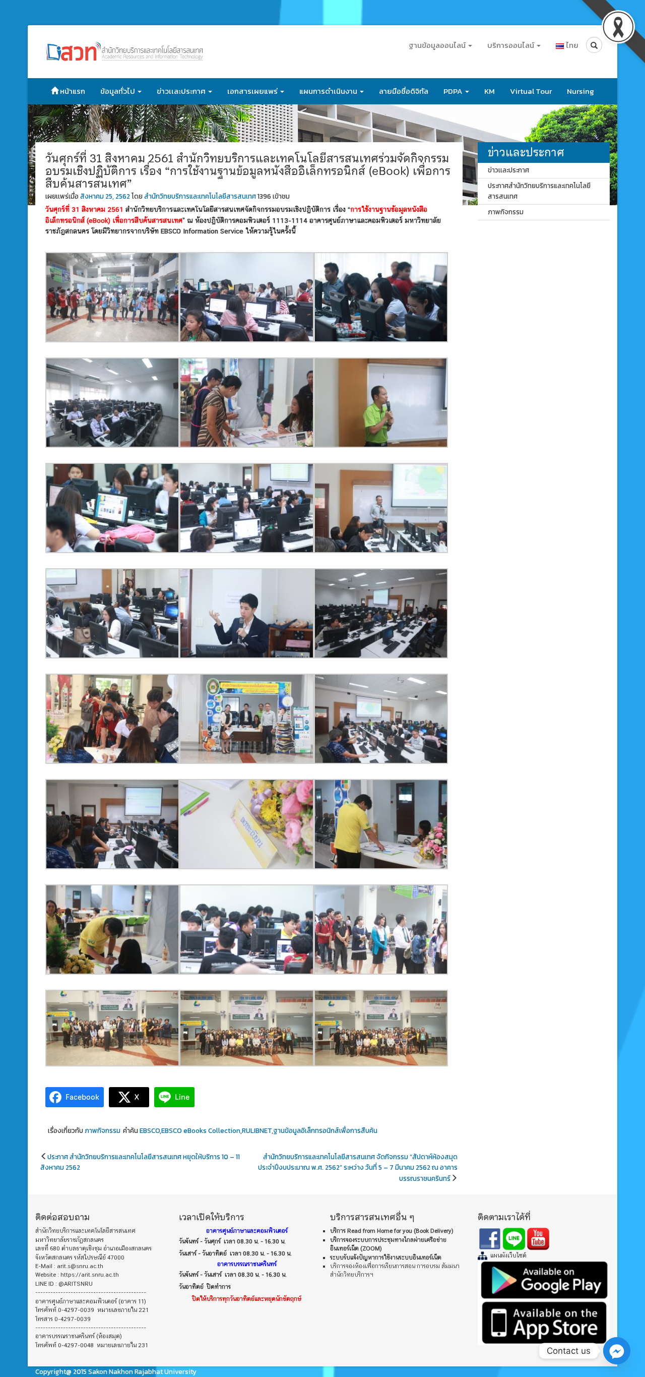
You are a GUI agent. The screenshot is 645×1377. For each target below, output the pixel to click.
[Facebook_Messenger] (616, 1350)
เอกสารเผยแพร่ (253, 91)
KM (489, 91)
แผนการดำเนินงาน (329, 91)
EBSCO (150, 1130)
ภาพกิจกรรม (102, 1130)
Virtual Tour (531, 91)
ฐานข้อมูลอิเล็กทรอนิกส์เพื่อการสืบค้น (325, 1130)
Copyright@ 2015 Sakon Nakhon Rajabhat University (116, 1371)
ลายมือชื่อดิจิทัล (403, 91)
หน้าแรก (71, 91)
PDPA (453, 91)
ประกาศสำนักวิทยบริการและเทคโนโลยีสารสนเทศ (539, 191)
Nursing (580, 91)
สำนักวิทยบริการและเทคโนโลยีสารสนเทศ (200, 196)
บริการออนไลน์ (511, 45)
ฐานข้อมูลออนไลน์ (438, 45)
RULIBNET (257, 1130)
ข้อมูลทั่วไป (118, 91)
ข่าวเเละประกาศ (182, 91)
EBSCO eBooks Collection (200, 1130)
